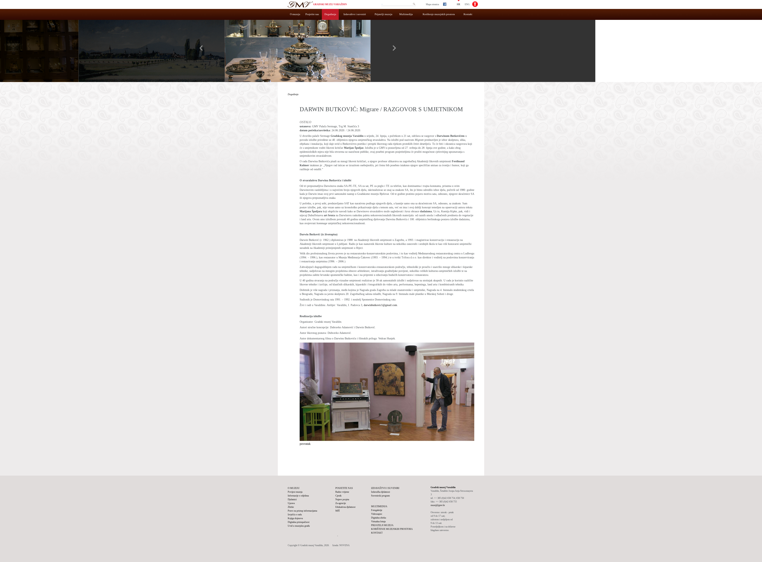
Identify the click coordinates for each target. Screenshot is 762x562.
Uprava (291, 503)
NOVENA (344, 545)
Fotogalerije (376, 510)
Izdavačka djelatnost (380, 492)
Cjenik (338, 495)
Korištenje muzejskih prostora (439, 14)
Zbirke (291, 507)
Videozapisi (376, 514)
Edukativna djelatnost (345, 507)
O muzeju (295, 14)
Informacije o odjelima (298, 495)
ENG (467, 4)
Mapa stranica (432, 4)
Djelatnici (292, 499)
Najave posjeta (342, 499)
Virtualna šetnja (378, 521)
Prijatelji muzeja (383, 14)
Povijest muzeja (295, 492)
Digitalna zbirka (378, 517)
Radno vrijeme (342, 492)
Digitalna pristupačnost (298, 522)
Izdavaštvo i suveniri (354, 14)
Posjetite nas (312, 14)
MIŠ (337, 510)
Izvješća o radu (295, 514)
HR (458, 4)
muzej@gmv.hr (438, 505)
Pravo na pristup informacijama (302, 510)
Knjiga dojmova (295, 518)
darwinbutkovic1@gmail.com (380, 305)
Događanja (330, 14)
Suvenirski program (380, 495)
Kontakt (468, 14)
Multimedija (406, 14)
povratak (305, 443)
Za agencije (340, 503)
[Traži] (414, 4)
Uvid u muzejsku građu (299, 525)
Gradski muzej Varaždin (330, 4)
